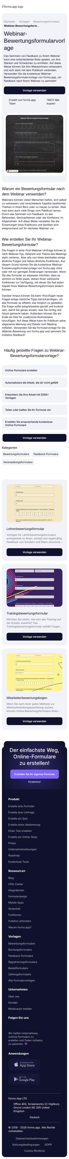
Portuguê (35, 1096)
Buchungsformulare (20, 949)
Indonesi (35, 1090)
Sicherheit (14, 908)
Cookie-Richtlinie (34, 1150)
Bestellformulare (18, 968)
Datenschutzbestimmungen (32, 1138)
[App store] (26, 1064)
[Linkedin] (10, 1025)
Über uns (13, 996)
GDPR (48, 1144)
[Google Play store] (26, 1079)
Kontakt (12, 1002)
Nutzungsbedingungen (25, 1144)
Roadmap (14, 855)
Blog (11, 878)
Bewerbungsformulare (21, 943)
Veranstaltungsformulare (18, 462)
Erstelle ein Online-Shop (22, 837)
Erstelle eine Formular (21, 806)
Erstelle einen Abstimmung (24, 824)
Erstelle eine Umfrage (21, 812)
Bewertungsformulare (16, 454)
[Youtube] (32, 1025)
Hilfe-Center (15, 884)
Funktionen (14, 914)
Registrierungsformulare (22, 962)
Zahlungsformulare (19, 974)
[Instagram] (18, 1025)
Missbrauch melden (20, 1008)
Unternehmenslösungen (22, 849)
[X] (25, 1025)
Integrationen (16, 890)
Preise (12, 843)
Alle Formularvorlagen (21, 980)
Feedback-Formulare (46, 454)
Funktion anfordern (19, 921)
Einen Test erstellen (20, 830)
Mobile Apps (16, 902)
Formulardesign (17, 896)
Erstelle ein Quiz (18, 818)
